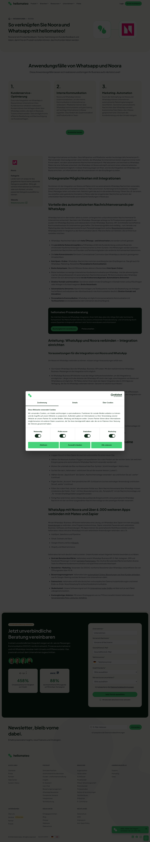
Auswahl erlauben (75, 445)
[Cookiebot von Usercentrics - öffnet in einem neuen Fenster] (112, 395)
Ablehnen (43, 445)
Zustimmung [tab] (42, 403)
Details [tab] (75, 403)
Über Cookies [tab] (108, 403)
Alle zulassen (106, 445)
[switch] (63, 436)
